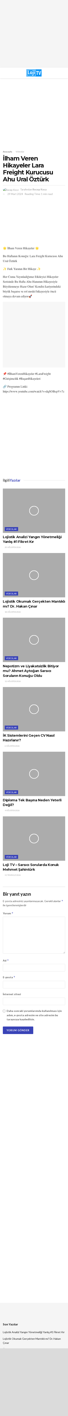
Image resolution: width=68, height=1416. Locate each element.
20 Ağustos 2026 (12, 547)
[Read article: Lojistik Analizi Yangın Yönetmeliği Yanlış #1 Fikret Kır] (34, 511)
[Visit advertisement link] (34, 34)
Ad (6, 960)
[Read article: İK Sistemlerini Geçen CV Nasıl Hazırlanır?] (34, 709)
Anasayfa (7, 151)
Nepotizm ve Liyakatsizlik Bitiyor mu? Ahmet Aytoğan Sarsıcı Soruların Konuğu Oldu (31, 671)
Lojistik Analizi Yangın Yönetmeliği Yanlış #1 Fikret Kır (34, 1332)
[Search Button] (56, 73)
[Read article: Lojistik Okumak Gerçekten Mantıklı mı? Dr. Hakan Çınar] (34, 575)
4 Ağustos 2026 (12, 810)
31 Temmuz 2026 (12, 875)
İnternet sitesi (12, 994)
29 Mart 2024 (15, 193)
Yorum (8, 913)
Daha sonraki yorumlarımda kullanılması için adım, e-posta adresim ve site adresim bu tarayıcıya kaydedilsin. (34, 1015)
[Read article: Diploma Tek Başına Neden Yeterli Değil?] (34, 774)
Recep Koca (39, 189)
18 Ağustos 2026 (12, 612)
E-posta (9, 977)
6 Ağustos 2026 (12, 746)
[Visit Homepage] (34, 73)
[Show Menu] (11, 73)
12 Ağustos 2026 (12, 681)
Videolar (20, 151)
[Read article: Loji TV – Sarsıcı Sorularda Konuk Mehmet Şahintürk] (34, 838)
